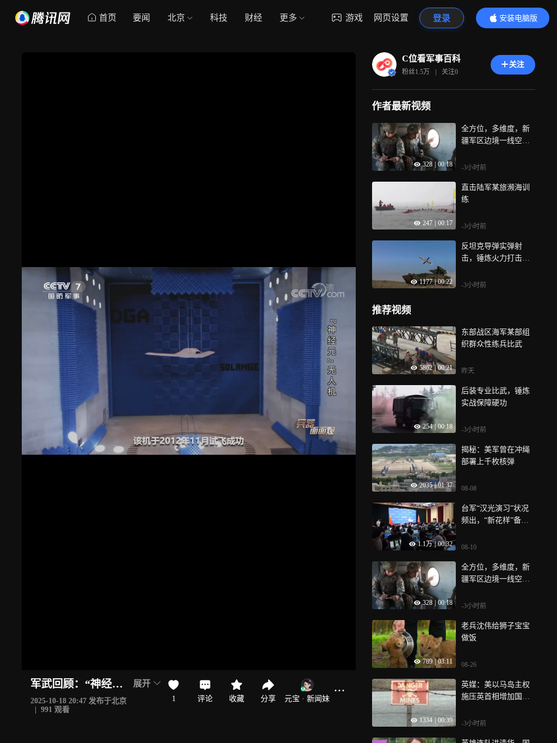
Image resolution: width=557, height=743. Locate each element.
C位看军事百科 (431, 58)
